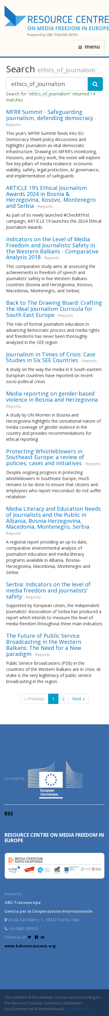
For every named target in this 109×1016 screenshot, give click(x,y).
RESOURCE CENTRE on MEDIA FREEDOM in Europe (54, 838)
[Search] (95, 84)
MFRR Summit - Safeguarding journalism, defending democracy (49, 115)
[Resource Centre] (57, 21)
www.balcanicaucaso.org (30, 946)
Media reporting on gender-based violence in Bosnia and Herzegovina (52, 396)
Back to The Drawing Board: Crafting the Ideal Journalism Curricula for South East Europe (54, 308)
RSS (9, 813)
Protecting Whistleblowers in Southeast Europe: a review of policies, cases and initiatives (45, 457)
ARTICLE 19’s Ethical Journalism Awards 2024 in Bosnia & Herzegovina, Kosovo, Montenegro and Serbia (51, 196)
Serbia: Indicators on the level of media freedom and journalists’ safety (48, 590)
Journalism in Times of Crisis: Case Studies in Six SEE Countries (50, 357)
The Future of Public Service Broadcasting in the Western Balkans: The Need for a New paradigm (43, 644)
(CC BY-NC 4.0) (76, 1008)
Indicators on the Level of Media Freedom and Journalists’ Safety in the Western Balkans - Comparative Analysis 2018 (52, 248)
